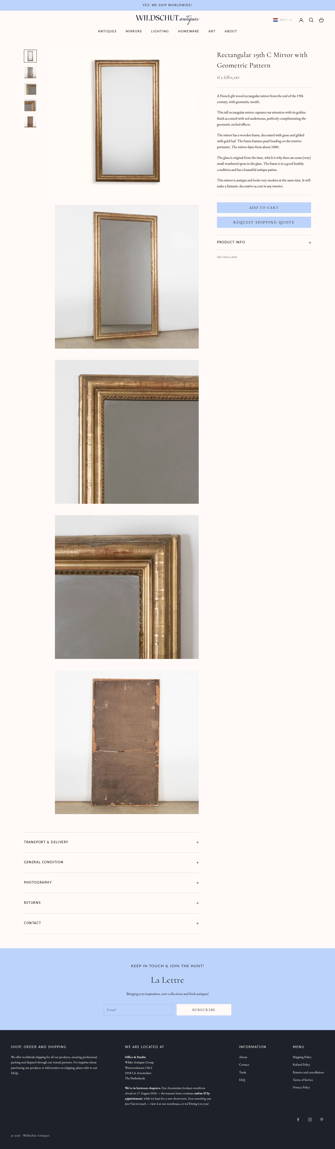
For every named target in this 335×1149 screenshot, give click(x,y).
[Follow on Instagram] (310, 1119)
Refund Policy (301, 1064)
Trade (242, 1072)
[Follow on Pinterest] (322, 1119)
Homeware (188, 31)
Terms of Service (303, 1080)
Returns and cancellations (308, 1072)
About (231, 31)
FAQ (242, 1080)
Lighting (160, 31)
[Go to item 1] (30, 56)
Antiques (107, 31)
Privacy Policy (301, 1087)
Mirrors (134, 31)
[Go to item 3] (30, 88)
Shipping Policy (302, 1057)
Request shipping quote (264, 222)
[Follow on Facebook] (298, 1119)
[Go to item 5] (30, 121)
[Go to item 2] (30, 72)
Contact (244, 1064)
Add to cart (264, 207)
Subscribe (204, 1010)
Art (212, 31)
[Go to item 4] (30, 105)
